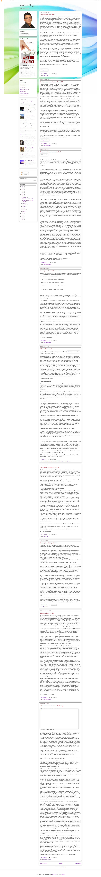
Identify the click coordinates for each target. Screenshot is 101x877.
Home (60, 863)
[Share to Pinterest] (56, 73)
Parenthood (22, 87)
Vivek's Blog (26, 5)
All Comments (24, 174)
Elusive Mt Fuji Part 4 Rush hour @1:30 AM (30, 107)
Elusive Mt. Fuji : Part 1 (29, 160)
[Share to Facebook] (54, 73)
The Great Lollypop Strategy (25, 134)
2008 (23, 219)
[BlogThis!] (52, 73)
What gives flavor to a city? (47, 613)
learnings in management (65, 461)
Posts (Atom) (63, 867)
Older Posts (78, 863)
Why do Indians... (23, 91)
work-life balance (23, 85)
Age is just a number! (29, 114)
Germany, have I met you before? (48, 543)
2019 (23, 187)
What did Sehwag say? (46, 349)
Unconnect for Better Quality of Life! (49, 467)
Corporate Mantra (47, 145)
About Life (45, 75)
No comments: (44, 73)
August (24, 206)
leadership (57, 461)
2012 (23, 214)
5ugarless (54, 874)
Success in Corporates (24, 89)
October (24, 203)
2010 (23, 218)
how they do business (24, 93)
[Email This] (51, 73)
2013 (23, 213)
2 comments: (44, 262)
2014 (23, 195)
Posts (23, 172)
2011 (22, 216)
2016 (23, 192)
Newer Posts (43, 863)
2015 (23, 194)
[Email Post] (49, 73)
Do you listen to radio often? (47, 14)
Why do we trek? (23, 154)
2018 (23, 189)
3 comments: (44, 459)
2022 (23, 186)
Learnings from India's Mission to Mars (50, 271)
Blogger (63, 874)
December (25, 197)
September (25, 204)
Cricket (52, 461)
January (24, 211)
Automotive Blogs (23, 95)
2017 (23, 191)
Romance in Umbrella (29, 147)
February (24, 209)
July (23, 208)
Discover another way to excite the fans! (50, 152)
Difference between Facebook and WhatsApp (52, 706)
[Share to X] (53, 73)
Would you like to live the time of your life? (51, 82)
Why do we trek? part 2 (29, 140)
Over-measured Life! (24, 121)
